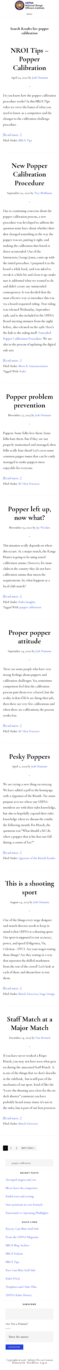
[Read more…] (12, 135)
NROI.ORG (29, 5)
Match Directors (28, 994)
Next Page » (28, 1149)
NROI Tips (25, 140)
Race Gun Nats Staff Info (21, 1270)
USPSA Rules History (19, 1295)
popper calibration (30, 607)
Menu (30, 14)
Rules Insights (26, 602)
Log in (43, 1362)
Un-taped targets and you (21, 1180)
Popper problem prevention (29, 401)
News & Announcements (33, 366)
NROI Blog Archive (17, 1245)
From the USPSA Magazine (22, 1237)
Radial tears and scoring (20, 1196)
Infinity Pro (34, 1360)
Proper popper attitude (29, 637)
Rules (23, 371)
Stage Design (47, 994)
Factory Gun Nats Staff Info (22, 1229)
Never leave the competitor (22, 1188)
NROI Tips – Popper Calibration (30, 59)
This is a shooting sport (29, 887)
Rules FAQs (13, 1278)
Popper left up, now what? (29, 513)
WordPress (32, 1362)
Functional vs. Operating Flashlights (27, 1213)
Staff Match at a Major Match (29, 1023)
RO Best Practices (28, 484)
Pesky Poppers (29, 756)
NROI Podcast (14, 1254)
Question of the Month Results (36, 858)
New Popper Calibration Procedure (29, 174)
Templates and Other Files (21, 1287)
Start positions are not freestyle (24, 1204)
